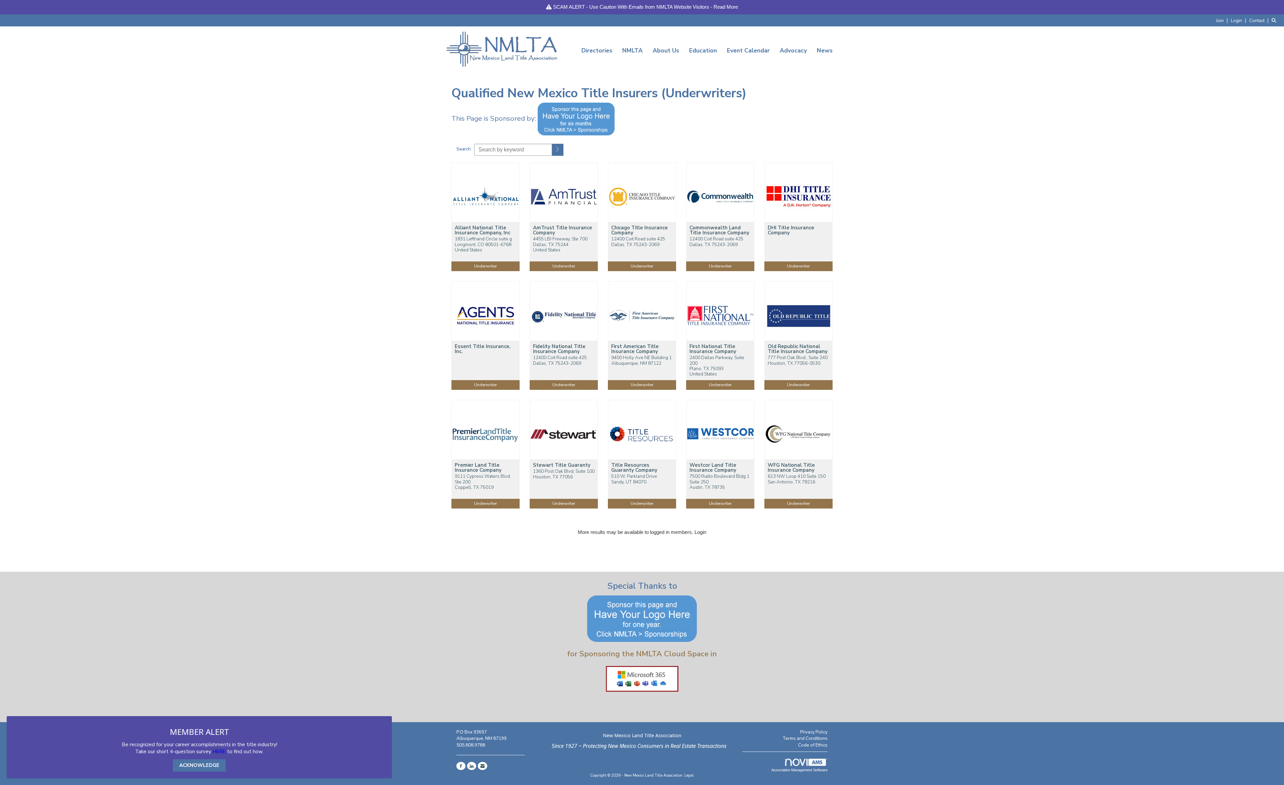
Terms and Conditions (805, 738)
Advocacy (793, 50)
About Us (666, 50)
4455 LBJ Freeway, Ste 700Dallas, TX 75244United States (560, 244)
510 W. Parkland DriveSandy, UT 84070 (634, 479)
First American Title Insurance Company (635, 349)
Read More (726, 7)
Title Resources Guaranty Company (634, 468)
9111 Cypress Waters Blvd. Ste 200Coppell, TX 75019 (483, 482)
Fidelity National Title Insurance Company (559, 349)
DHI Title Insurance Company (791, 230)
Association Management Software (799, 770)
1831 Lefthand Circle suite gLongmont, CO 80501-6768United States (483, 244)
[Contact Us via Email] (482, 766)
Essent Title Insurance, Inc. (482, 349)
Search (463, 149)
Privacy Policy (814, 732)
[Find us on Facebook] (460, 766)
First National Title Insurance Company (712, 349)
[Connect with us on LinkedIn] (471, 766)
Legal (689, 775)
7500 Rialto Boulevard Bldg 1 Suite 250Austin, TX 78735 (719, 482)
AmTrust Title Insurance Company (562, 230)
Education (703, 50)
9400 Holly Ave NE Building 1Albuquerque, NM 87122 (641, 360)
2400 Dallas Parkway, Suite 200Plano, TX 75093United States (716, 366)
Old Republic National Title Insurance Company (798, 349)
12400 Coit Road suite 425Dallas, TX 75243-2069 (638, 241)
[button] (557, 150)
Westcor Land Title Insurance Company (712, 468)
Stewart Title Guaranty (562, 465)
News (825, 50)
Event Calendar (748, 50)
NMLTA (632, 50)
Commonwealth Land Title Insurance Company (719, 230)
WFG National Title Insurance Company (791, 468)
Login (700, 532)
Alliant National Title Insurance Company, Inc (482, 230)
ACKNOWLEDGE (199, 765)
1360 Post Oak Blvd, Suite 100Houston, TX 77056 (564, 474)
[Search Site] (1275, 20)
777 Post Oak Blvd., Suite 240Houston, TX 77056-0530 (798, 360)
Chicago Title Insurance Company (639, 230)
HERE (219, 751)
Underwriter (485, 266)
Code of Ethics (813, 745)
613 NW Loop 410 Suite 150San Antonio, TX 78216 (797, 479)
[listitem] (1222, 20)
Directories (596, 50)
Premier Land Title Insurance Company (478, 468)
